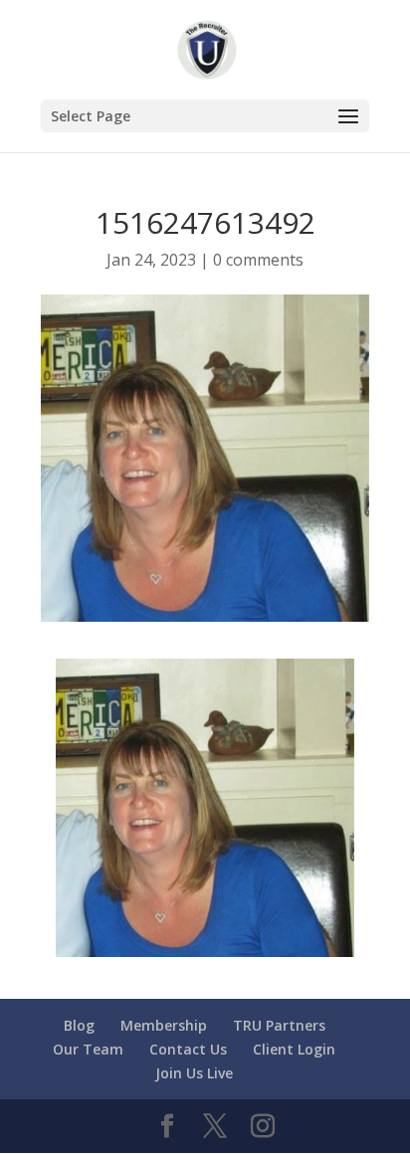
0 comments (258, 260)
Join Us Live (194, 1072)
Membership (163, 1025)
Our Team (88, 1049)
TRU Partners (279, 1025)
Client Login (294, 1049)
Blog (79, 1025)
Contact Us (188, 1049)
